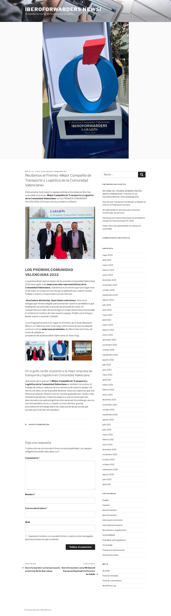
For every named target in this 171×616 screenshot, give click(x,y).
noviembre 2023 (109, 285)
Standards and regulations (114, 540)
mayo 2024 (107, 255)
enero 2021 (107, 444)
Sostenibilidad (108, 535)
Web (27, 522)
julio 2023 (106, 305)
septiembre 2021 (110, 414)
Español (106, 505)
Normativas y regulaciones (114, 530)
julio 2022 (106, 365)
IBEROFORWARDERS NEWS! (63, 9)
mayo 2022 (107, 375)
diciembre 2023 (109, 280)
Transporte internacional (113, 550)
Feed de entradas (110, 576)
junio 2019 (106, 479)
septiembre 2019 (110, 469)
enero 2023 (107, 335)
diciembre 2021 (109, 399)
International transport (112, 525)
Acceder (106, 571)
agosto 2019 (108, 474)
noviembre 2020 (109, 454)
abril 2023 (106, 320)
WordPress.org (109, 586)
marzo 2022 (107, 385)
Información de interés (112, 520)
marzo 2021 (107, 434)
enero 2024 (107, 275)
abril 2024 (106, 260)
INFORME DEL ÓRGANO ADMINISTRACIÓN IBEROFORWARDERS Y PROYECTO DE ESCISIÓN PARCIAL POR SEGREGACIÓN (122, 194)
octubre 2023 (108, 290)
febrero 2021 (108, 439)
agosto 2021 (108, 419)
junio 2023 (107, 310)
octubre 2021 (108, 409)
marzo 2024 (107, 265)
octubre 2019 (108, 464)
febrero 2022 (108, 389)
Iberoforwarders (56, 171)
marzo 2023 (107, 325)
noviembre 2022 (109, 345)
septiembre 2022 (110, 355)
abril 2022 (106, 380)
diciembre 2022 (109, 340)
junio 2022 (107, 370)
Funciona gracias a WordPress (37, 610)
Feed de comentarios (112, 580)
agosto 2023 (108, 300)
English (105, 500)
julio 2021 (106, 424)
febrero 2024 (108, 270)
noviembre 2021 (109, 405)
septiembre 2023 (110, 295)
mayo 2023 (107, 315)
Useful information (110, 555)
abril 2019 (106, 484)
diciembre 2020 (109, 449)
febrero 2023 (108, 330)
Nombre (30, 494)
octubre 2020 (108, 459)
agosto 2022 (108, 360)
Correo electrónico (36, 508)
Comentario (32, 458)
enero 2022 (107, 395)
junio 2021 (106, 429)
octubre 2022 (108, 350)
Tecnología (107, 545)
